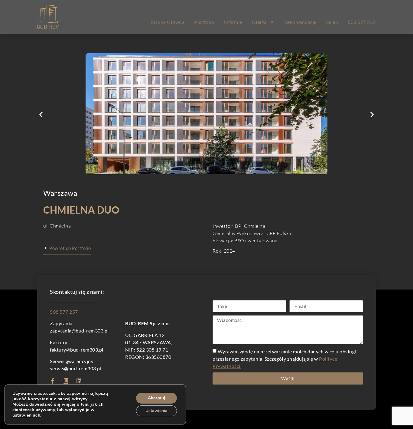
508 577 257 (362, 22)
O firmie (233, 22)
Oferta (259, 22)
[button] (41, 115)
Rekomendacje (300, 22)
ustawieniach (26, 415)
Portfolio (204, 22)
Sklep (332, 22)
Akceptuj (156, 398)
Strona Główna (168, 22)
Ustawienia (156, 411)
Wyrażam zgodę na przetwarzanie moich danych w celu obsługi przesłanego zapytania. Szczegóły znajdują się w (284, 359)
